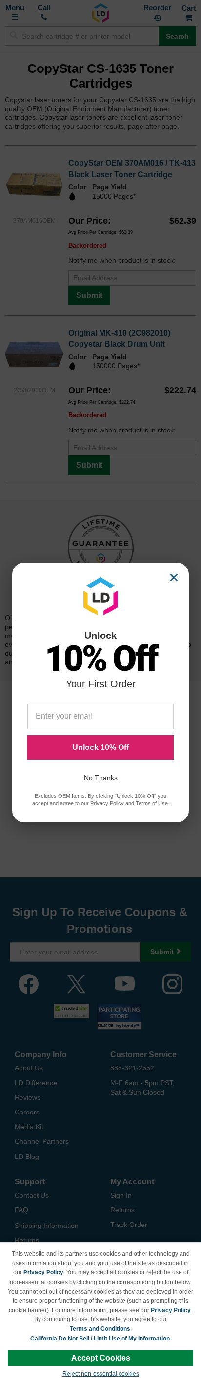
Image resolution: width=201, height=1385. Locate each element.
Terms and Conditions (100, 1328)
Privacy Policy (43, 1272)
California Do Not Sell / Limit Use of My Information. (100, 1338)
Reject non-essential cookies (100, 1373)
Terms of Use (152, 803)
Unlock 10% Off (100, 747)
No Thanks (101, 778)
